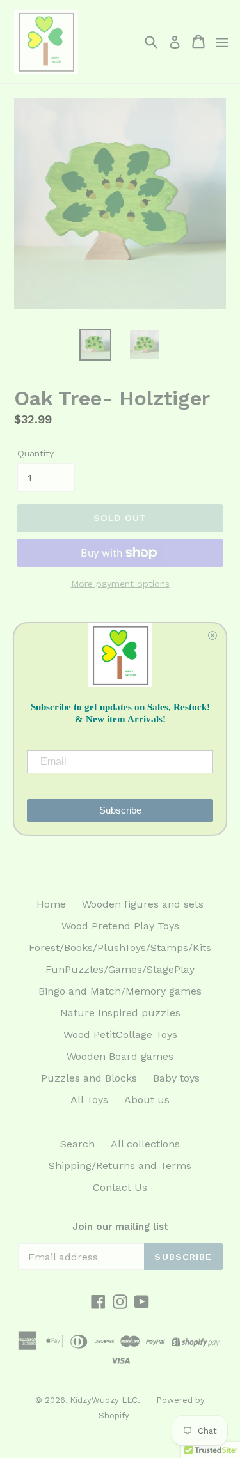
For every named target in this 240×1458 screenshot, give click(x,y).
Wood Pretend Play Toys (120, 926)
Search (77, 1144)
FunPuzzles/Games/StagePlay (120, 969)
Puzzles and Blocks (89, 1078)
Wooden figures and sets (143, 904)
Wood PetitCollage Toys (120, 1034)
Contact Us (120, 1187)
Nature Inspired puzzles (120, 1013)
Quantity (35, 453)
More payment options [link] (120, 583)
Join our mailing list (120, 1226)
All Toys (89, 1100)
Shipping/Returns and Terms (120, 1165)
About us (147, 1100)
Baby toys (176, 1078)
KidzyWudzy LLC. (105, 1400)
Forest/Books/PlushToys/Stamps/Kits (120, 948)
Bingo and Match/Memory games (120, 991)
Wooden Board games (120, 1056)
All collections (145, 1144)
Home (51, 904)
